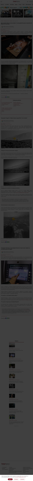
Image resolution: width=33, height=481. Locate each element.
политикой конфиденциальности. (20, 477)
